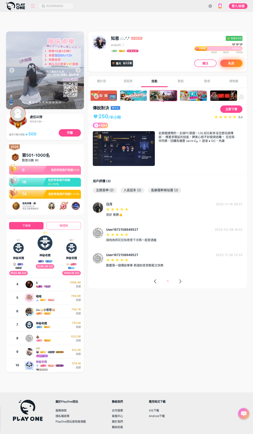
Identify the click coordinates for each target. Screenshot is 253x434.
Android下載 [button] (157, 416)
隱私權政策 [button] (62, 416)
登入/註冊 (238, 6)
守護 (70, 132)
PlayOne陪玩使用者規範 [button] (71, 421)
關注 (205, 63)
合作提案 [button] (117, 410)
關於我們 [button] (117, 421)
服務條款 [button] (61, 410)
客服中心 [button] (117, 416)
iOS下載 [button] (154, 410)
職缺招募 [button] (117, 427)
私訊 (231, 63)
